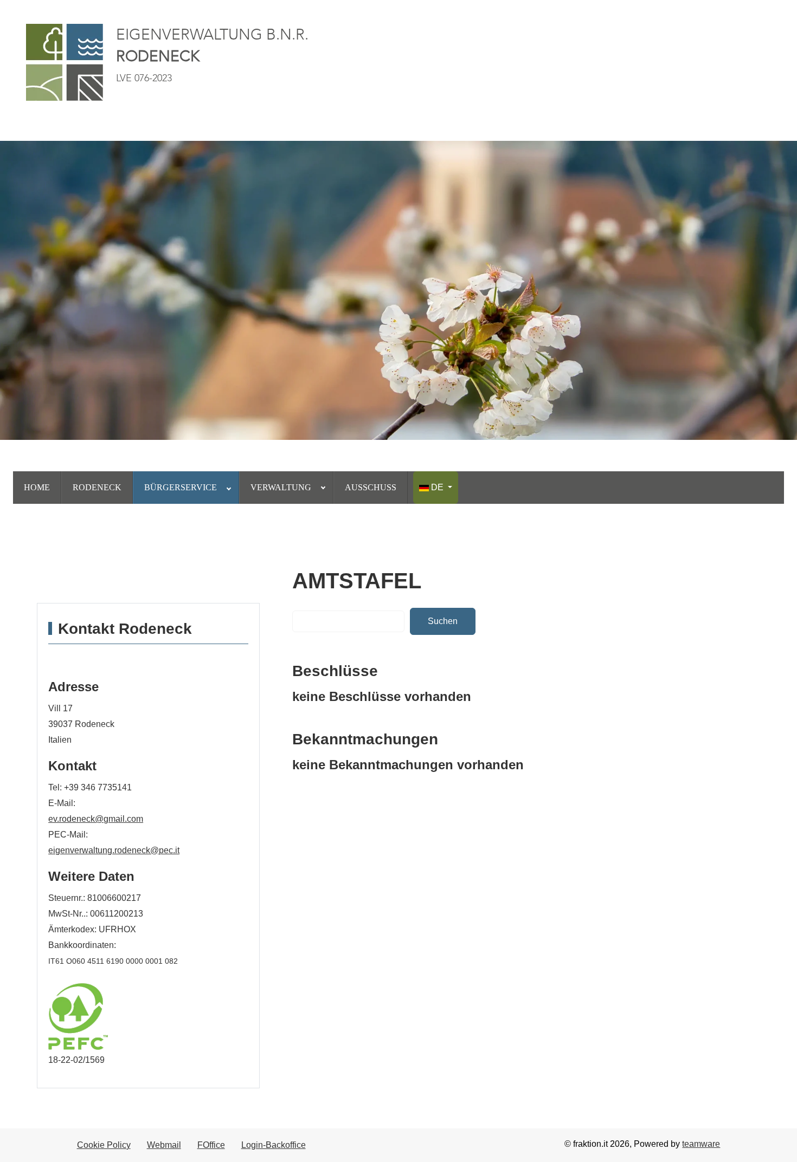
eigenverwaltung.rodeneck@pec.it (113, 850)
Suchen (443, 621)
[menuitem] (37, 487)
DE (437, 487)
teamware (701, 1143)
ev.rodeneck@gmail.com (95, 818)
